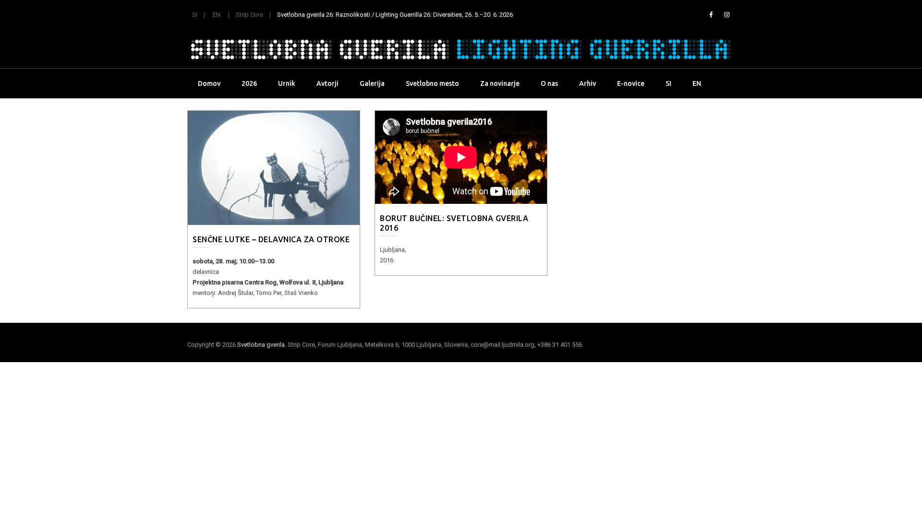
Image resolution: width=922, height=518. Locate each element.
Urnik (286, 83)
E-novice (630, 83)
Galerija (372, 83)
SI (194, 14)
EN (216, 14)
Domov (209, 83)
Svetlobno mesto (432, 83)
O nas (549, 83)
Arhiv (587, 83)
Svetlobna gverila (261, 344)
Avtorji (327, 83)
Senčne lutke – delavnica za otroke (271, 239)
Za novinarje (500, 83)
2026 (249, 83)
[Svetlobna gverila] (461, 49)
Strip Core (249, 14)
